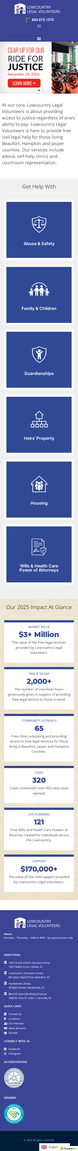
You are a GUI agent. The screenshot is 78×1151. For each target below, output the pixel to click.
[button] (39, 25)
